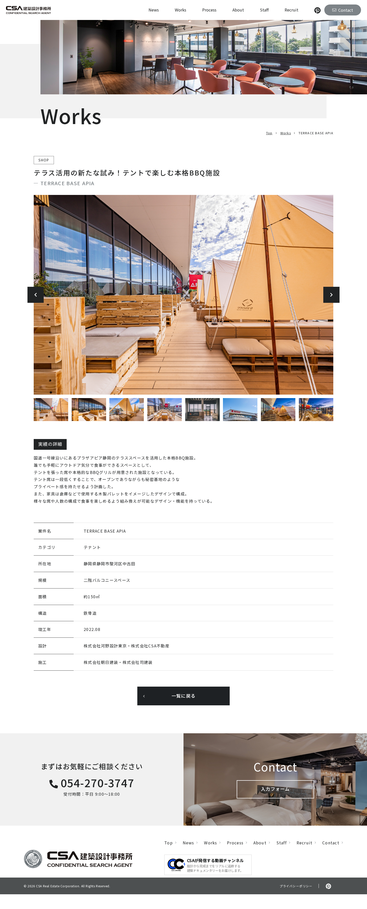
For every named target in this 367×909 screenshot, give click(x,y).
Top (269, 133)
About (238, 10)
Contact (330, 843)
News (154, 10)
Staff (264, 10)
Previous (35, 295)
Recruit (291, 10)
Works (180, 10)
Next (331, 295)
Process (209, 10)
